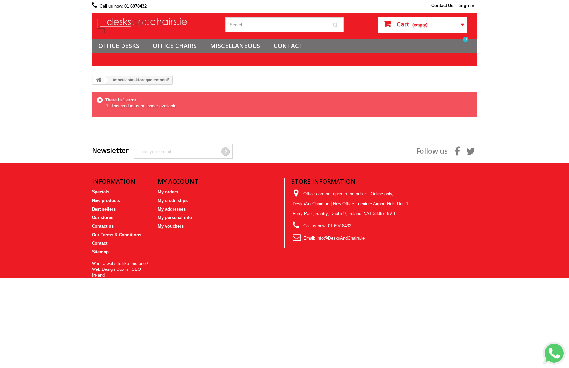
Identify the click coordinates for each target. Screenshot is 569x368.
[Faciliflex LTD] (156, 25)
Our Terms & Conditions (116, 234)
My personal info (175, 217)
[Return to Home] (99, 80)
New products (106, 200)
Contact (99, 243)
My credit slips (173, 200)
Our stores (102, 217)
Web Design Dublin (110, 269)
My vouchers (171, 226)
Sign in (466, 5)
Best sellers (104, 209)
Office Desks (118, 46)
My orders (168, 191)
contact (288, 46)
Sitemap (100, 251)
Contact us (103, 226)
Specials (100, 191)
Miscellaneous (235, 46)
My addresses (172, 209)
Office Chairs (175, 46)
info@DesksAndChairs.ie (341, 238)
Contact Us (442, 5)
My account (178, 181)
